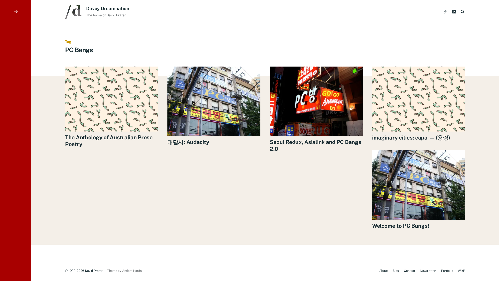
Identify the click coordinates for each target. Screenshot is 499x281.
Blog (396, 271)
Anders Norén (132, 271)
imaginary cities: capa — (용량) (411, 137)
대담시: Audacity (188, 142)
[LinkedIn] (454, 11)
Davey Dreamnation (107, 8)
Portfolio (447, 271)
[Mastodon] (445, 11)
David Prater (94, 271)
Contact (409, 271)
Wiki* (461, 271)
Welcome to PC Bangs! (400, 225)
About (383, 271)
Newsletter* (428, 271)
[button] (15, 140)
